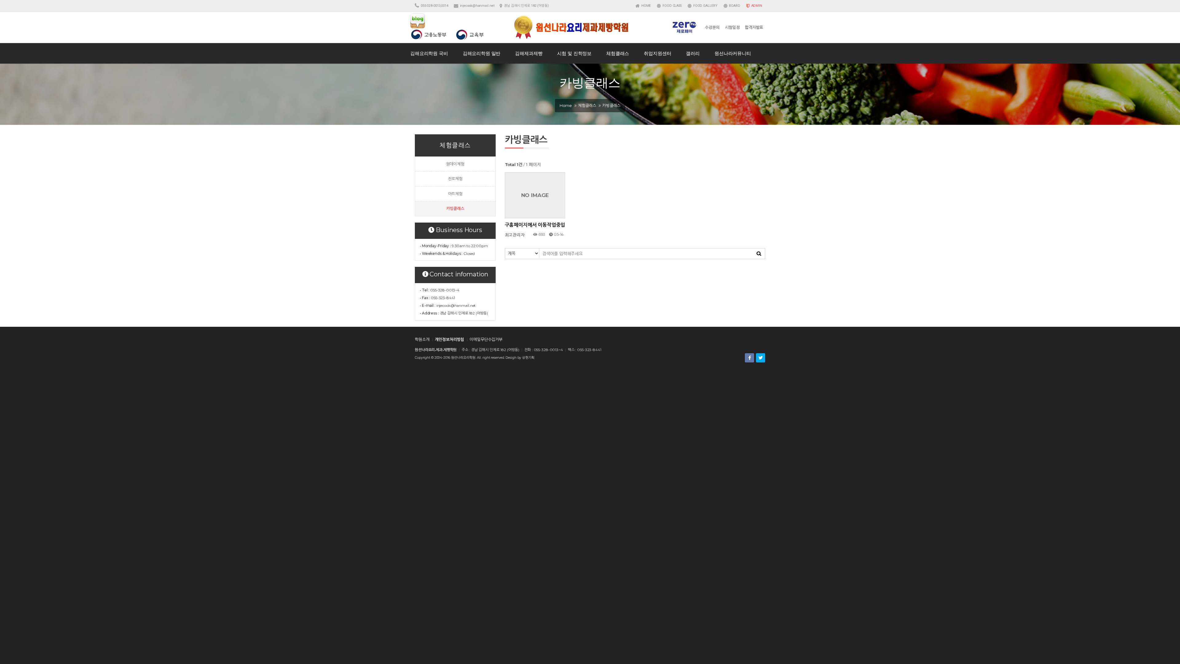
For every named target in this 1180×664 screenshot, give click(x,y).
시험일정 (732, 27)
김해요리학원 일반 (482, 53)
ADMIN (756, 6)
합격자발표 (754, 27)
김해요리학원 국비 (429, 53)
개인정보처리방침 (449, 339)
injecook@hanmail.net (477, 6)
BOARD (734, 6)
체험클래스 (617, 53)
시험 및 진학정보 (574, 53)
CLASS (672, 6)
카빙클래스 (455, 208)
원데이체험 (455, 163)
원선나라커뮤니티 (732, 53)
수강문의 (712, 27)
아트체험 (455, 193)
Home (566, 105)
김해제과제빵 (528, 53)
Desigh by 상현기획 (519, 358)
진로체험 (455, 178)
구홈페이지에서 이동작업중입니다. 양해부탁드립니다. (535, 225)
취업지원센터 (657, 53)
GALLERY (705, 6)
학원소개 (422, 339)
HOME (645, 6)
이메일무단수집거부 (486, 339)
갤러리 (693, 53)
